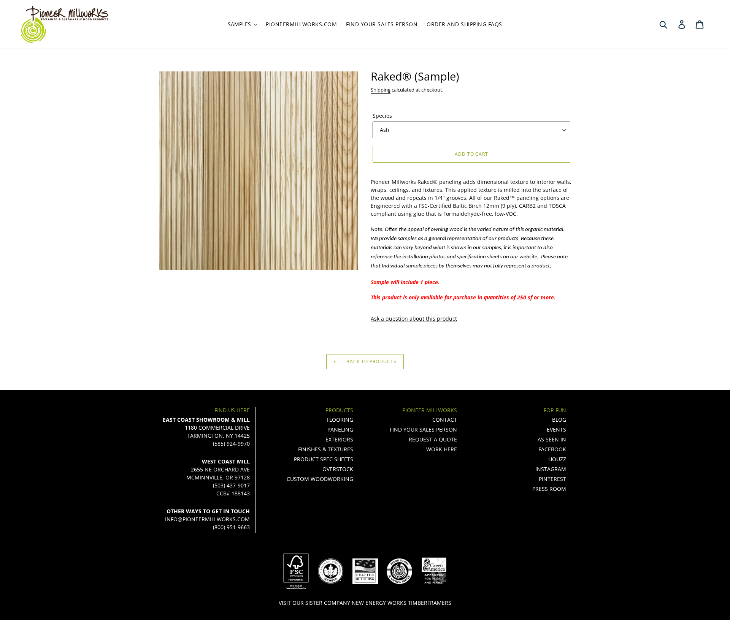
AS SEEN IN (552, 439)
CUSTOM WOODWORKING (320, 478)
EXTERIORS (339, 439)
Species (382, 115)
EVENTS (556, 429)
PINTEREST (552, 478)
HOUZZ (557, 459)
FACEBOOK (552, 449)
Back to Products (370, 361)
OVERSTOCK (337, 469)
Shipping (380, 89)
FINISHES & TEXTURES (325, 449)
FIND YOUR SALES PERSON (423, 429)
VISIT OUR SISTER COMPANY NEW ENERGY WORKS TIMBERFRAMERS (365, 602)
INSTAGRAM (550, 469)
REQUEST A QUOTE (433, 439)
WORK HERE (441, 449)
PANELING (340, 429)
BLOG (559, 419)
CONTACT (444, 419)
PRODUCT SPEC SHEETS (323, 459)
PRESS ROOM (549, 488)
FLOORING (340, 419)
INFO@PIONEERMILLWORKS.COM (207, 519)
